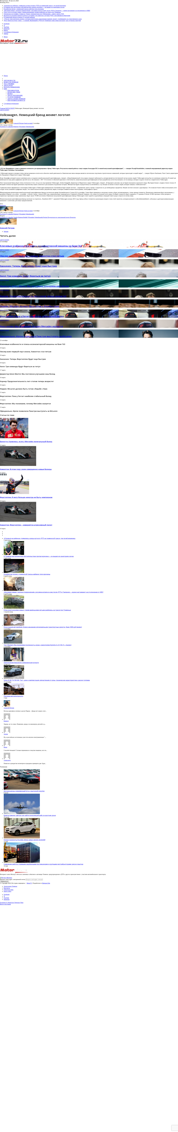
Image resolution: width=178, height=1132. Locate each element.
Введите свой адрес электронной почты (12, 879)
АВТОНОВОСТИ (9, 80)
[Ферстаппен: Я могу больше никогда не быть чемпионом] (14, 493)
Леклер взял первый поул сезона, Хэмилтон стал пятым (32, 255)
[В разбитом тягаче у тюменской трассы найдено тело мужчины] (14, 572)
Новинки (3, 205)
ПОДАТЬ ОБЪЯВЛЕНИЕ (12, 87)
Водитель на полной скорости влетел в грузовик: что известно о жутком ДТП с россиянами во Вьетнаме (37, 15)
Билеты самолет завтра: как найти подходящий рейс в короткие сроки (30, 815)
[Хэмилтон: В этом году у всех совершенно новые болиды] (18, 465)
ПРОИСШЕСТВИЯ (13, 92)
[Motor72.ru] (15, 43)
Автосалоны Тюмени (10, 886)
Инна (5, 747)
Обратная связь (8, 889)
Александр (7, 760)
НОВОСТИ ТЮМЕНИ (11, 82)
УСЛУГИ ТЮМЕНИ (14, 97)
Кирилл (6, 721)
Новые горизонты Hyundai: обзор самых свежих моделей (24, 840)
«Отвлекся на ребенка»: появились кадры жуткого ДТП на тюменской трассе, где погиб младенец (35, 5)
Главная (2, 108)
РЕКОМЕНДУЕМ (13, 90)
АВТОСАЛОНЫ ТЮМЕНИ (16, 99)
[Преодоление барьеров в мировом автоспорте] (14, 660)
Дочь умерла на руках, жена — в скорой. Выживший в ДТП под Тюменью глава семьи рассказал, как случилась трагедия (42, 20)
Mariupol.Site (46, 883)
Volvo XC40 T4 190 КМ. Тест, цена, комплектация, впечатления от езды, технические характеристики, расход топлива (47, 680)
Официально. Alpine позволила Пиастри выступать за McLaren (36, 336)
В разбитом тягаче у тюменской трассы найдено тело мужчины (24, 9)
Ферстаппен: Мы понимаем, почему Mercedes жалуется (31, 326)
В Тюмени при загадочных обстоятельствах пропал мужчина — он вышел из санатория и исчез (34, 7)
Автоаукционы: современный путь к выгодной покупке (24, 791)
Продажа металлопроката (13, 696)
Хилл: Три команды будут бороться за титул (25, 275)
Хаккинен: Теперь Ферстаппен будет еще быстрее (28, 265)
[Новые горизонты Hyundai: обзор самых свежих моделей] (22, 838)
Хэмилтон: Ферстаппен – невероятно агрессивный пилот (26, 525)
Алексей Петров (18, 123)
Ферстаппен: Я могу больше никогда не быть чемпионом (26, 497)
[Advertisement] (89, 58)
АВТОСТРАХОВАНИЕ (15, 95)
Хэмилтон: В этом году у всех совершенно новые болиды (26, 469)
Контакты (7, 888)
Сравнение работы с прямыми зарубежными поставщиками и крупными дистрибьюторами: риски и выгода (43, 864)
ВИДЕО (10, 94)
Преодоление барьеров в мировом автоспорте (21, 663)
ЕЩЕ (5, 89)
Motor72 (29, 883)
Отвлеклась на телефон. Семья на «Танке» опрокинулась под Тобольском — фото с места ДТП (34, 14)
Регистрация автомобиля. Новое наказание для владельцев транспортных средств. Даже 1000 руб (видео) (43, 627)
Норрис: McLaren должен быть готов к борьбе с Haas (29, 306)
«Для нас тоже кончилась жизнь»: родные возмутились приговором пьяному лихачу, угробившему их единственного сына (43, 19)
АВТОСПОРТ (8, 85)
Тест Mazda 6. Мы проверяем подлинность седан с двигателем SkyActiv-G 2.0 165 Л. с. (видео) (37, 645)
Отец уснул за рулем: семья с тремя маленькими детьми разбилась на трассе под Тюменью (32, 12)
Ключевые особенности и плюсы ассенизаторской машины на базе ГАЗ (41, 245)
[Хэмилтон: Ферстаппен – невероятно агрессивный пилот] (18, 521)
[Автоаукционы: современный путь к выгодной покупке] (22, 789)
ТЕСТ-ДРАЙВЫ (9, 84)
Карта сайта (7, 891)
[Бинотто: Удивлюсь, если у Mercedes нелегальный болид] (14, 437)
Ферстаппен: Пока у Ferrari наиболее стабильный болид (32, 316)
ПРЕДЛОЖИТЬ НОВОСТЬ (16, 100)
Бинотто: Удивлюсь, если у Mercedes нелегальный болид (26, 441)
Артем (6, 734)
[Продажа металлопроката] (14, 694)
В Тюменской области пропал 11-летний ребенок (19, 17)
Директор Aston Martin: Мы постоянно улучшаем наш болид (34, 286)
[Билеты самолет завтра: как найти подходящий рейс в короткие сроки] (22, 813)
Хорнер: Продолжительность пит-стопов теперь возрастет (33, 296)
